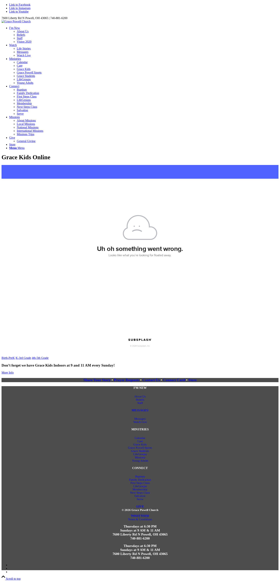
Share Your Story (97, 380)
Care (140, 441)
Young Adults (140, 460)
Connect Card (174, 380)
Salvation (140, 495)
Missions (140, 457)
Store (192, 380)
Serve (140, 499)
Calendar (140, 438)
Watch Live (140, 421)
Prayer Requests (127, 380)
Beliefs (140, 399)
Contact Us (151, 380)
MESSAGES (140, 410)
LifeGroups (140, 454)
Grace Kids (140, 444)
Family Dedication (140, 479)
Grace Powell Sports (140, 447)
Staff (140, 402)
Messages (140, 418)
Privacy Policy (140, 516)
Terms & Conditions (140, 519)
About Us (140, 396)
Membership (140, 489)
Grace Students (140, 450)
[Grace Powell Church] (16, 21)
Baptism (140, 476)
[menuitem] (143, 34)
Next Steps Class (140, 492)
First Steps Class (140, 482)
